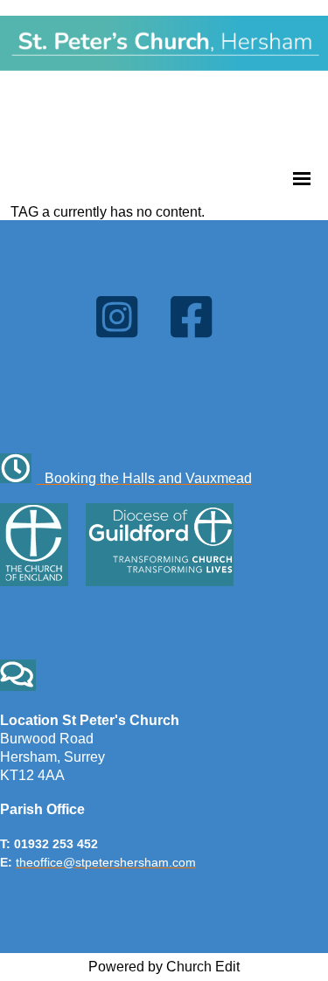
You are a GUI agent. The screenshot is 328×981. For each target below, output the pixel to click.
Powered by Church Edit (164, 966)
